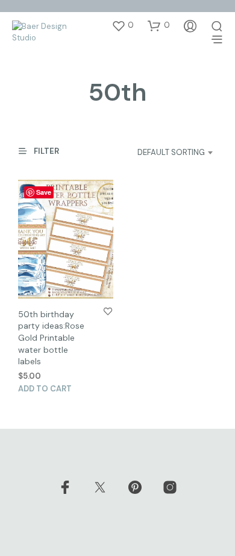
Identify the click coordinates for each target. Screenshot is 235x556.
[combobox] (163, 152)
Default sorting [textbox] (171, 152)
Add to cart (45, 389)
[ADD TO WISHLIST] (107, 311)
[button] (122, 25)
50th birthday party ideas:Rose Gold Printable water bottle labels (51, 338)
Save (43, 192)
